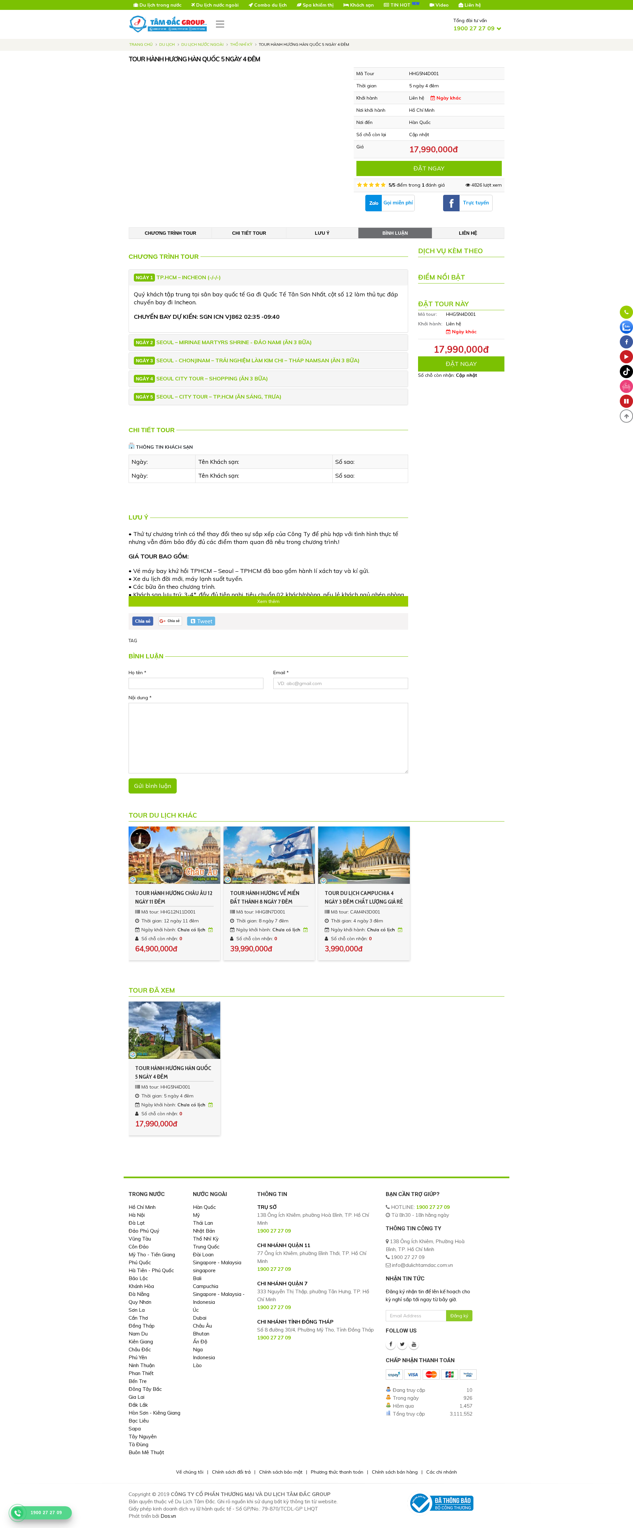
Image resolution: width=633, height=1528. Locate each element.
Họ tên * (137, 672)
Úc (196, 1310)
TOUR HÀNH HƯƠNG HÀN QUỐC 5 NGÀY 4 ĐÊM (173, 1072)
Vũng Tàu (140, 1239)
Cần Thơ (138, 1318)
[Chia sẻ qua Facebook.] (143, 621)
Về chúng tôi (189, 1472)
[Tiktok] (626, 371)
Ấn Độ (200, 1341)
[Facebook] (391, 1344)
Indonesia (204, 1357)
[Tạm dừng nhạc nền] (626, 401)
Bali (197, 1278)
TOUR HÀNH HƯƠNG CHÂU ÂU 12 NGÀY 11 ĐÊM (173, 897)
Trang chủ (141, 44)
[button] (626, 416)
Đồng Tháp (142, 1326)
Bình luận (395, 233)
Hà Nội (137, 1215)
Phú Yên (138, 1357)
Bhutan (201, 1334)
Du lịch (167, 44)
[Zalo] (626, 327)
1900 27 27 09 (433, 1207)
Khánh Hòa (141, 1286)
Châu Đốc (140, 1349)
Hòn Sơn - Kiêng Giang (154, 1413)
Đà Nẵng (139, 1294)
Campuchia (205, 1286)
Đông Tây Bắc (145, 1389)
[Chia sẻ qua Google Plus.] (170, 621)
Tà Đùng (138, 1444)
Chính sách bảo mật (280, 1472)
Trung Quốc (206, 1246)
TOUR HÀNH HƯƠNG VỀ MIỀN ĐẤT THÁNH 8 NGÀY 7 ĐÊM (264, 897)
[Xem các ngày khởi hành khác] (210, 930)
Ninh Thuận (142, 1365)
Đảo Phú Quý (144, 1231)
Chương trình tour (170, 233)
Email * (281, 672)
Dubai (199, 1318)
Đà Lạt (137, 1223)
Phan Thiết (141, 1373)
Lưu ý (322, 233)
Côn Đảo (139, 1246)
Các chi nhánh (441, 1472)
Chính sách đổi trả (231, 1472)
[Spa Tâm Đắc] (626, 386)
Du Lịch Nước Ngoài (202, 44)
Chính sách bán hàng (395, 1472)
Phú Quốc (140, 1262)
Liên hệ (468, 233)
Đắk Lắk (138, 1405)
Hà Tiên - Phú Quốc (151, 1270)
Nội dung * (140, 698)
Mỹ (196, 1215)
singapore (204, 1270)
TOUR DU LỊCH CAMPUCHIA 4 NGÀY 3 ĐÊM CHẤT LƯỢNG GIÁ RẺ (364, 897)
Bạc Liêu (139, 1421)
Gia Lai (136, 1397)
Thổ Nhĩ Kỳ (241, 44)
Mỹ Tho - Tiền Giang (152, 1254)
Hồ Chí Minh (142, 1207)
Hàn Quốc (204, 1207)
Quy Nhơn (140, 1302)
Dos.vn (168, 1516)
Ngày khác (448, 98)
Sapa (135, 1428)
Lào (197, 1365)
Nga (198, 1349)
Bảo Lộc (138, 1278)
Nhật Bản (204, 1231)
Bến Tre (138, 1381)
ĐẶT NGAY (428, 168)
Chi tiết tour (249, 233)
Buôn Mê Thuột (146, 1452)
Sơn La (137, 1310)
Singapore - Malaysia (217, 1262)
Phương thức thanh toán (337, 1472)
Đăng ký (459, 1316)
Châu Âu (202, 1326)
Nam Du (138, 1334)
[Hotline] (626, 312)
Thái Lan (203, 1223)
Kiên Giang (141, 1341)
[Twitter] (402, 1344)
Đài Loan (203, 1254)
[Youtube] (414, 1344)
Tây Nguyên (143, 1436)
